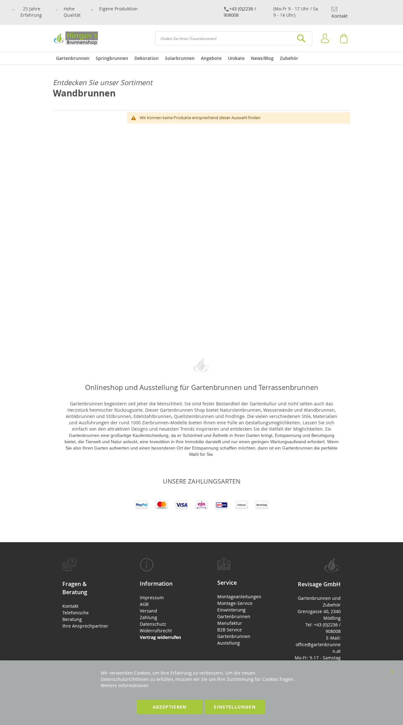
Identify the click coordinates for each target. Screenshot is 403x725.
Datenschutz (153, 624)
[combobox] (233, 38)
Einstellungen (235, 707)
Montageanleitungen (239, 597)
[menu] (201, 58)
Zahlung (148, 617)
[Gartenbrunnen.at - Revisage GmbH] (75, 38)
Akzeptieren (170, 707)
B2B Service (229, 630)
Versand (148, 611)
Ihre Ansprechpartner (85, 626)
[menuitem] (73, 58)
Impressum (152, 597)
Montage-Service (235, 603)
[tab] (85, 593)
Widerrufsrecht (156, 631)
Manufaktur (229, 623)
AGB (144, 604)
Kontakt (340, 16)
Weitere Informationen (125, 685)
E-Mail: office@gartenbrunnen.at (318, 644)
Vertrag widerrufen (160, 637)
